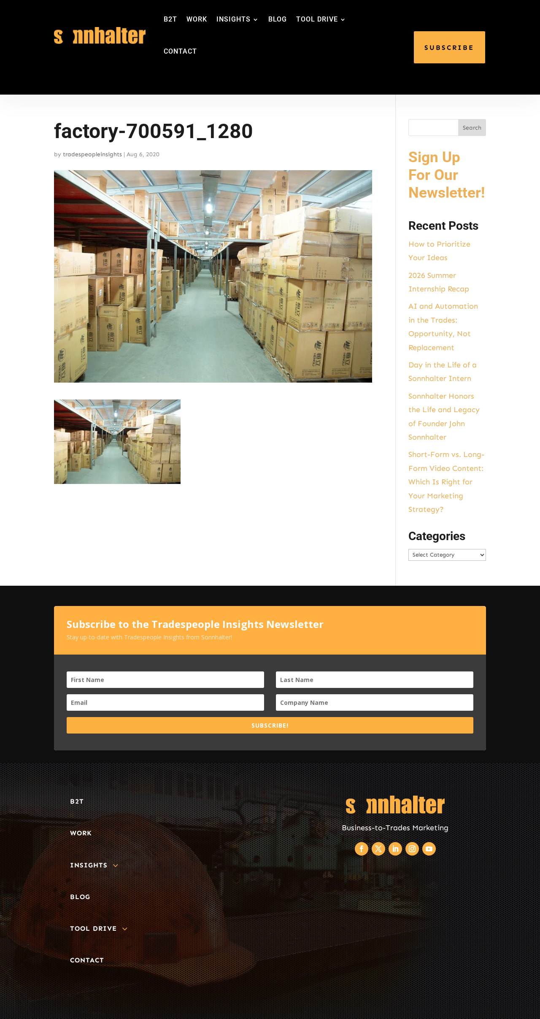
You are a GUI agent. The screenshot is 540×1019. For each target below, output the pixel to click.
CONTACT (180, 51)
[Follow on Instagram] (412, 849)
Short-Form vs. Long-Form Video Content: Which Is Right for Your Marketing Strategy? (446, 482)
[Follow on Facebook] (361, 849)
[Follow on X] (378, 849)
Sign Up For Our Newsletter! (446, 175)
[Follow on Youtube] (429, 849)
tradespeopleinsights (92, 154)
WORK (196, 19)
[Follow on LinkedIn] (395, 849)
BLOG (277, 19)
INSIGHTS (233, 19)
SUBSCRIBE (449, 47)
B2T (170, 19)
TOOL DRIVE (317, 19)
